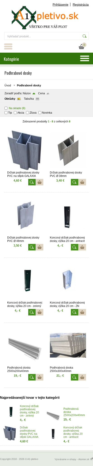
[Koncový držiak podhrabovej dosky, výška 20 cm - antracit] (68, 234)
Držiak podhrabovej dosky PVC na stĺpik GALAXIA (29, 432)
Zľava (33, 112)
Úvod (8, 85)
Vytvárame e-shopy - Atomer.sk (72, 459)
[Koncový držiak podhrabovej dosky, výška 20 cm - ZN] (68, 299)
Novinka (47, 112)
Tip (10, 112)
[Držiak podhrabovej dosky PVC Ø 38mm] (68, 169)
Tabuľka (29, 98)
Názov (27, 93)
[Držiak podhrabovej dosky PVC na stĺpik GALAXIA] (25, 169)
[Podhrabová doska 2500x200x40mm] (25, 364)
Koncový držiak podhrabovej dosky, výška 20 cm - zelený (29, 411)
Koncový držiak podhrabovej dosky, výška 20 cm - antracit (73, 432)
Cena (41, 93)
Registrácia (81, 4)
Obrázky (10, 98)
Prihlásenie (60, 4)
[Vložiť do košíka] (39, 182)
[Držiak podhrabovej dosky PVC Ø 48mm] (25, 234)
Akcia (20, 112)
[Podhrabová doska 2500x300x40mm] (68, 364)
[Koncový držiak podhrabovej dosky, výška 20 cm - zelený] (25, 299)
